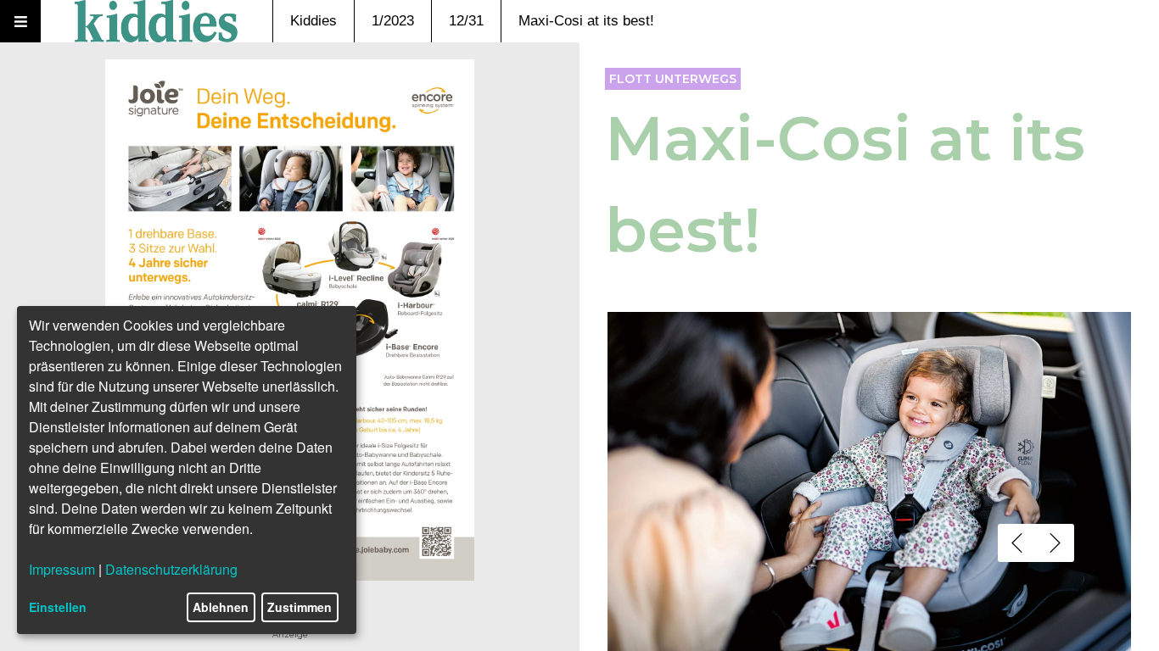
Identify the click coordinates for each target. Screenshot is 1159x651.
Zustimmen (299, 606)
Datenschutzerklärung (171, 569)
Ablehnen (221, 606)
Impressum (62, 569)
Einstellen (58, 606)
